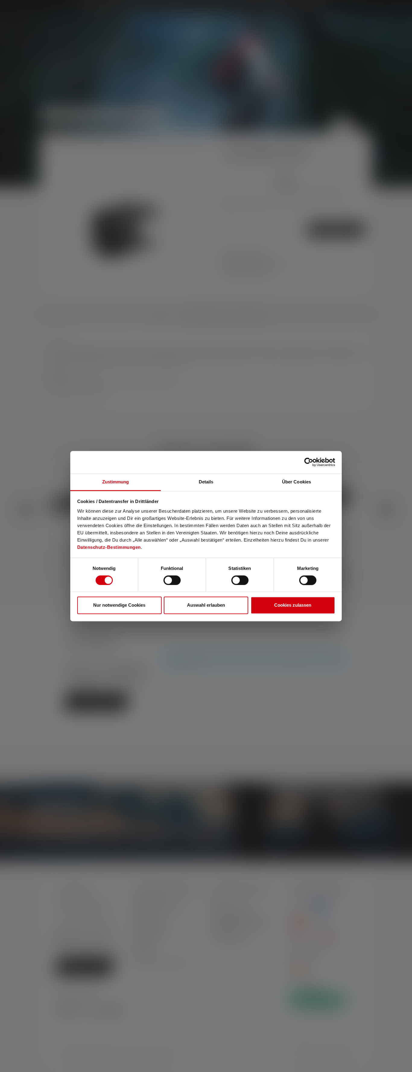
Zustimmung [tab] (115, 481)
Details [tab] (206, 481)
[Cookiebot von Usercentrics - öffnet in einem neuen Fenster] (308, 462)
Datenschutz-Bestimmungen (109, 547)
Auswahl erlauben (206, 605)
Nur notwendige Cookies (119, 605)
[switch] (172, 580)
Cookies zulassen (292, 605)
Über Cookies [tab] (296, 481)
